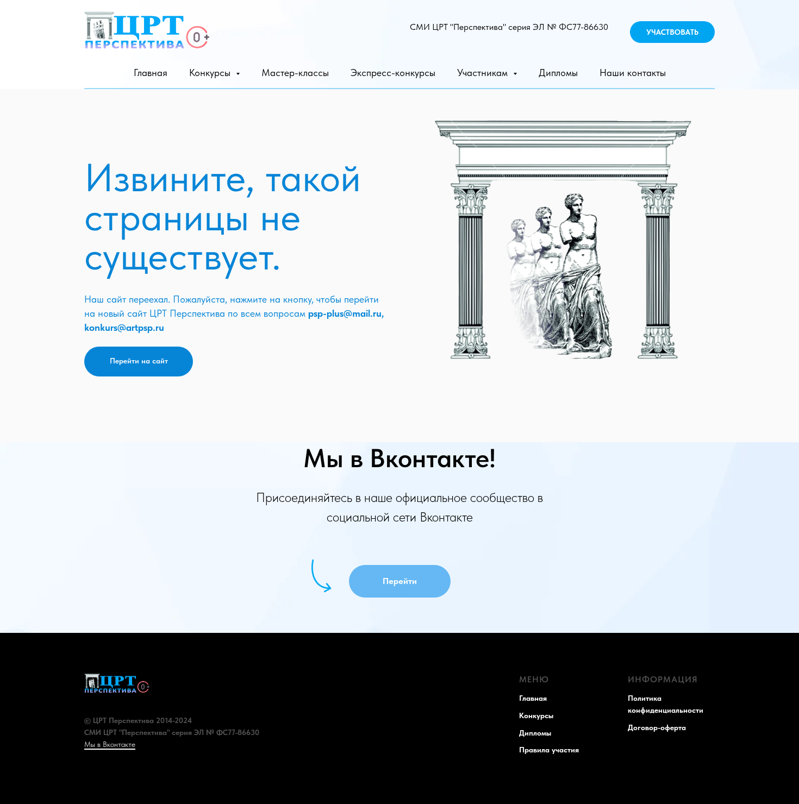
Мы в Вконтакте (109, 744)
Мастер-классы (295, 72)
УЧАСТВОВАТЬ (672, 32)
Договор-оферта (657, 727)
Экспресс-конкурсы (393, 72)
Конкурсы (536, 715)
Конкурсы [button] (211, 72)
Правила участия (549, 749)
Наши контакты (633, 72)
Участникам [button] (483, 72)
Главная (150, 72)
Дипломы (558, 72)
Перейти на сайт (139, 360)
